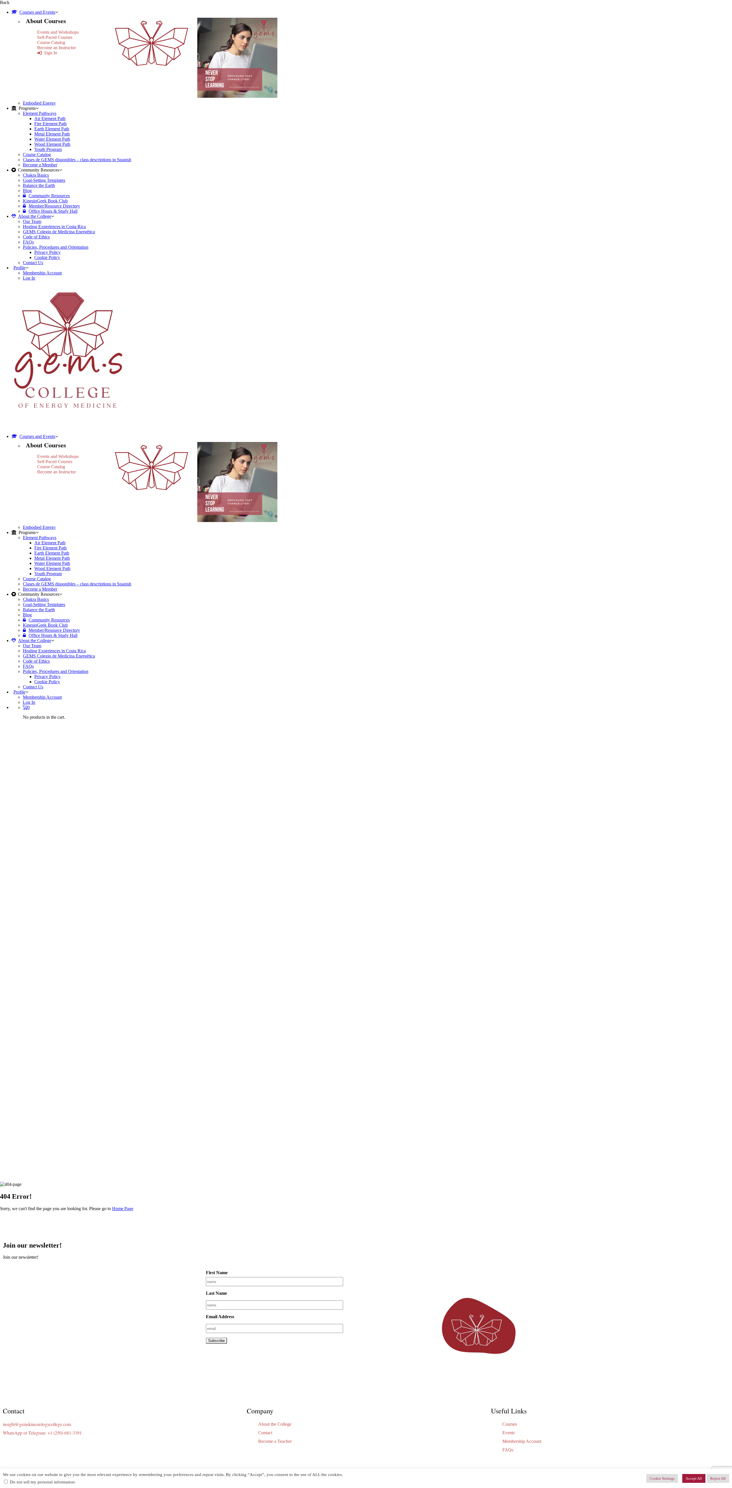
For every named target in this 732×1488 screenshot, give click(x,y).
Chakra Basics (36, 175)
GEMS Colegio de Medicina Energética (59, 231)
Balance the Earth (39, 185)
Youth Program (48, 149)
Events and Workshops (58, 32)
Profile (19, 267)
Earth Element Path (51, 128)
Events (508, 1432)
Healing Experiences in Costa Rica (54, 226)
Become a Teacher (275, 1441)
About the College (34, 216)
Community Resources (49, 195)
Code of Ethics (36, 236)
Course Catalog (51, 42)
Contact (265, 1432)
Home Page (122, 1208)
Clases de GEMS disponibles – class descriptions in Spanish (77, 159)
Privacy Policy (47, 252)
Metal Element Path (52, 134)
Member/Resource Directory (54, 206)
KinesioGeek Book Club (45, 200)
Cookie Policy (47, 257)
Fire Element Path (50, 123)
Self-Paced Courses (54, 37)
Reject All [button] (718, 1478)
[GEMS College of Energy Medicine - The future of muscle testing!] (67, 426)
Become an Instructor (56, 47)
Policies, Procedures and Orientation (55, 247)
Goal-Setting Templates (44, 180)
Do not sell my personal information (42, 1482)
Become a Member (40, 164)
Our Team (32, 221)
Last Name (216, 1293)
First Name (217, 1272)
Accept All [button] (694, 1478)
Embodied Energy (39, 103)
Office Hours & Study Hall (53, 211)
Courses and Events (37, 12)
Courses (509, 1424)
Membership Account (42, 272)
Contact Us (33, 262)
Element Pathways (39, 113)
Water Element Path (52, 139)
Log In (29, 278)
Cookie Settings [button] (662, 1478)
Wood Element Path (52, 144)
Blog (27, 190)
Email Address (220, 1316)
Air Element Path (49, 118)
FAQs (28, 242)
